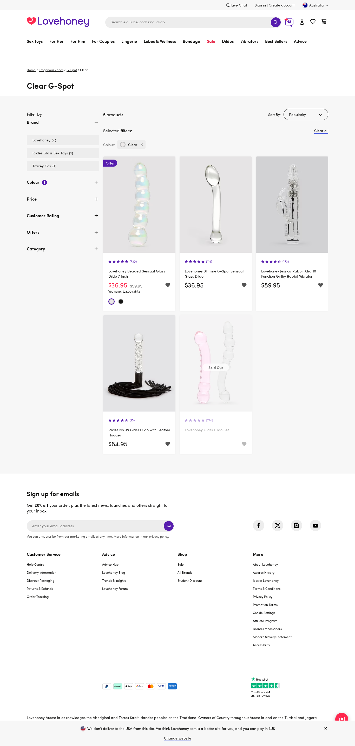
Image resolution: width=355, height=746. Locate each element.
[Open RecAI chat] (341, 719)
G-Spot (72, 70)
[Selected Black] (121, 301)
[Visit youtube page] (315, 525)
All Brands (185, 572)
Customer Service (44, 554)
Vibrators (249, 41)
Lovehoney (178, 53)
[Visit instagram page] (296, 525)
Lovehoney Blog (113, 572)
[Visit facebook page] (258, 525)
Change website (177, 738)
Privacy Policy (262, 596)
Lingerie (129, 41)
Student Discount (190, 580)
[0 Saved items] (313, 22)
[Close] (325, 728)
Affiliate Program (265, 621)
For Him (77, 41)
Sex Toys (35, 41)
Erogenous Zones (51, 70)
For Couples (103, 41)
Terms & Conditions (266, 588)
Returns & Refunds (40, 588)
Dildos (228, 41)
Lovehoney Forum (115, 588)
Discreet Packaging (40, 580)
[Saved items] (167, 285)
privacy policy (158, 536)
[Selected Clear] (111, 301)
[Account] (302, 22)
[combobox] (193, 22)
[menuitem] (36, 41)
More (258, 554)
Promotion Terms (265, 605)
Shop (182, 554)
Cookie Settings (264, 613)
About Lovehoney (265, 564)
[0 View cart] (324, 22)
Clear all (321, 130)
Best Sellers (276, 41)
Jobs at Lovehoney (266, 580)
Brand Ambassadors (267, 629)
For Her (56, 41)
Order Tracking (38, 596)
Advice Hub (110, 564)
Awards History (263, 572)
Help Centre (35, 564)
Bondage (191, 41)
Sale (211, 41)
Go (169, 525)
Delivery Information (41, 572)
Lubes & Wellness (160, 41)
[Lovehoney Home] (58, 21)
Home (31, 70)
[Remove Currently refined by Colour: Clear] (142, 144)
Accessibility (261, 645)
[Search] (276, 22)
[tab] (63, 126)
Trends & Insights (114, 580)
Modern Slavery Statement (272, 637)
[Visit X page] (277, 525)
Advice (300, 41)
